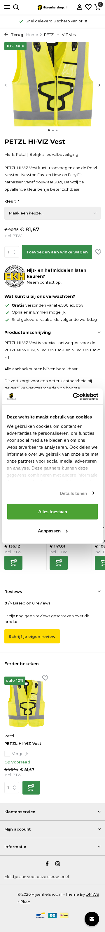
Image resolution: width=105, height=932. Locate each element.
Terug (16, 34)
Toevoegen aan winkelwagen (57, 252)
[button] (49, 130)
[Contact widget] (92, 919)
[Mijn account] (79, 7)
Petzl (21, 154)
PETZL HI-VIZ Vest (22, 743)
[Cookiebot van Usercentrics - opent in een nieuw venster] (74, 396)
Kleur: (11, 201)
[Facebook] (47, 864)
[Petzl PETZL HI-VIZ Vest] (26, 703)
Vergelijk (20, 753)
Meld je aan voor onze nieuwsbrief (36, 876)
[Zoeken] (15, 7)
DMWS (92, 894)
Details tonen (73, 493)
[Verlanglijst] (88, 7)
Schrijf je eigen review (32, 636)
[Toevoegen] (13, 563)
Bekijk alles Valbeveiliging (53, 154)
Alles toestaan (52, 511)
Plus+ (25, 901)
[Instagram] (57, 864)
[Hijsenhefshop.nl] (52, 7)
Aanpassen (49, 530)
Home (32, 34)
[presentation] (6, 85)
